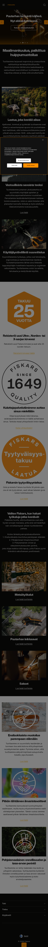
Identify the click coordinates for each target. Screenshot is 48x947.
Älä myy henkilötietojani (23, 160)
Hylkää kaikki (14, 165)
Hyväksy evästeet (31, 165)
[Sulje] (42, 139)
